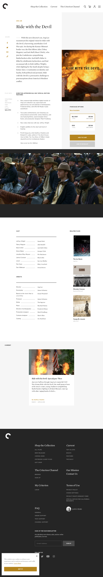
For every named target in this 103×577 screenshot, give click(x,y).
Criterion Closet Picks (43, 459)
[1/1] (51, 183)
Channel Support (41, 522)
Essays (34, 402)
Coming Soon (40, 456)
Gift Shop (38, 462)
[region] (20, 564)
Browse (38, 474)
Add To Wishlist (82, 144)
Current (54, 6)
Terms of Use (73, 485)
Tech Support (40, 519)
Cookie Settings (72, 493)
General (38, 512)
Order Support (40, 515)
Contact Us (71, 473)
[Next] (100, 183)
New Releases (40, 453)
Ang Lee (19, 21)
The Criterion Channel (70, 6)
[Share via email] (7, 52)
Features (69, 456)
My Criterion (41, 485)
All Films (38, 449)
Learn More (17, 563)
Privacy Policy (72, 489)
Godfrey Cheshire (39, 399)
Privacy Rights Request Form (77, 496)
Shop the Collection (39, 6)
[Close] (37, 556)
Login (37, 489)
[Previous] (3, 183)
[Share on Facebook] (7, 43)
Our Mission (72, 470)
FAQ (37, 508)
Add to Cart (82, 137)
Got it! (20, 569)
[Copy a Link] (7, 57)
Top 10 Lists (70, 449)
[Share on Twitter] (7, 48)
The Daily (69, 459)
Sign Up (37, 477)
